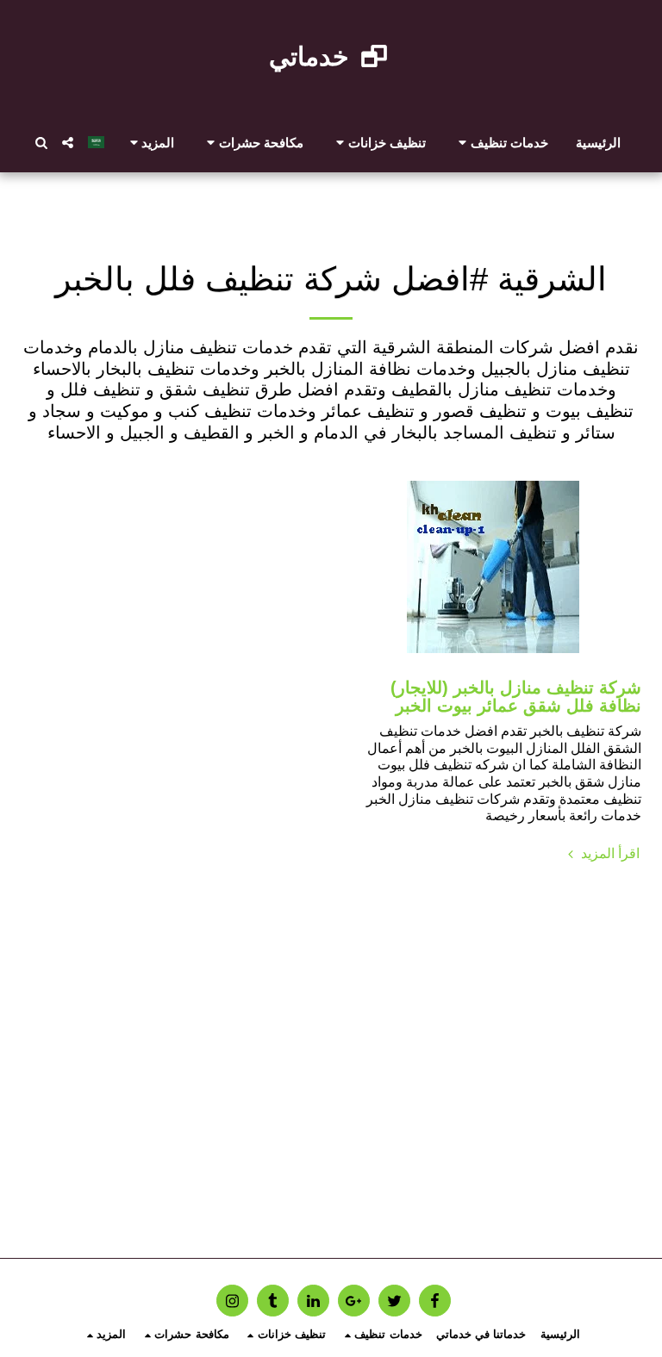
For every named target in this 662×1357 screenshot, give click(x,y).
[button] (500, 142)
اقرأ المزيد (609, 853)
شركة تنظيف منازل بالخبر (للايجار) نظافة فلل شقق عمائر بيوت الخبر (515, 697)
